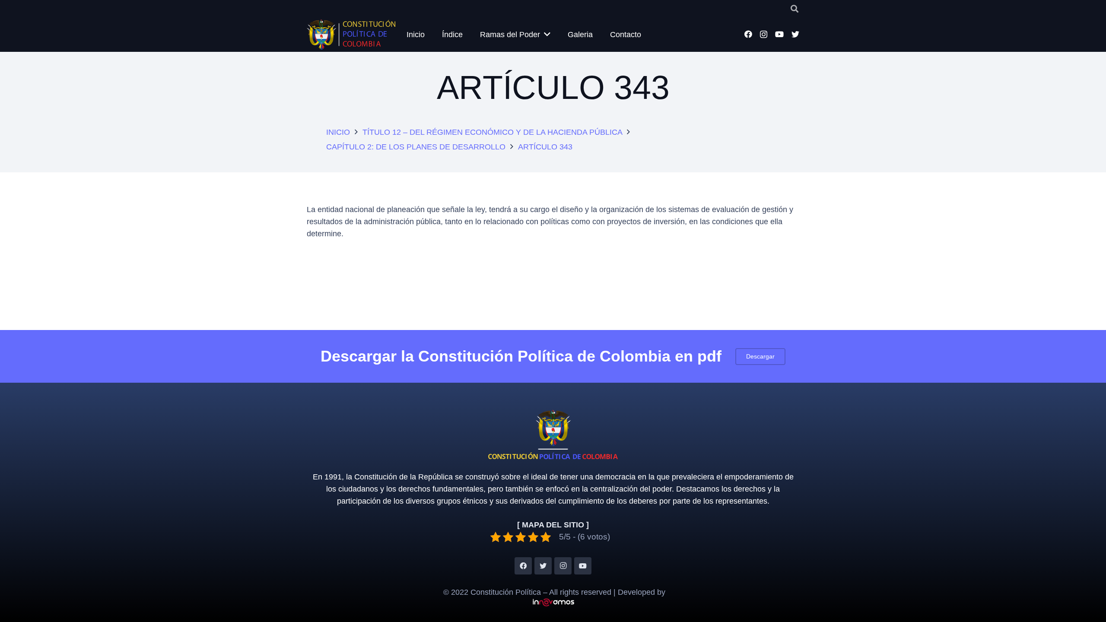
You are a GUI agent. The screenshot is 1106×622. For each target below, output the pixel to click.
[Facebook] (748, 34)
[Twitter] (795, 34)
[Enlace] (351, 34)
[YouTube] (779, 34)
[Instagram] (763, 34)
